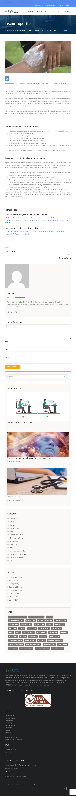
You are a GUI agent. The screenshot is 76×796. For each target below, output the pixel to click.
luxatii (7, 86)
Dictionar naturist (13, 497)
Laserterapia (9, 720)
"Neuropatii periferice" (45, 218)
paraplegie (43, 636)
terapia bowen (62, 644)
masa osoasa (41, 632)
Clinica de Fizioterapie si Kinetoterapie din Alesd (26, 214)
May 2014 (12, 580)
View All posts (12, 312)
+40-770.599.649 (64, 5)
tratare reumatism (57, 648)
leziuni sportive (61, 83)
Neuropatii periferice (16, 538)
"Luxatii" (34, 218)
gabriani (32, 83)
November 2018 (14, 577)
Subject (7, 358)
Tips (11, 561)
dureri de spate (13, 624)
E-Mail (7, 349)
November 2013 (14, 590)
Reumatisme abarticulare (18, 551)
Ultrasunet (8, 732)
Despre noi (56, 11)
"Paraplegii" (18, 220)
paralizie (23, 636)
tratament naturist (26, 648)
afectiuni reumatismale (36, 617)
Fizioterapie (8, 728)
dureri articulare (60, 621)
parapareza (33, 636)
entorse (41, 83)
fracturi (21, 628)
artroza (49, 617)
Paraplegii (13, 548)
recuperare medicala (15, 640)
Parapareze (13, 544)
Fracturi (12, 525)
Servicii (39, 11)
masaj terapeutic (28, 632)
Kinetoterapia (9, 723)
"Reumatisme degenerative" (50, 220)
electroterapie (39, 624)
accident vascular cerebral (17, 617)
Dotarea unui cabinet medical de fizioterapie (25, 228)
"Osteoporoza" (57, 218)
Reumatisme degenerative (18, 554)
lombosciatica (56, 628)
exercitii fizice (50, 83)
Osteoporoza (10, 251)
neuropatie (64, 632)
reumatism (41, 640)
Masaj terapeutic (10, 725)
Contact (67, 11)
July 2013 (12, 597)
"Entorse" (9, 218)
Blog (47, 11)
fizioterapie (12, 628)
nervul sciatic (53, 632)
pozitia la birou (54, 636)
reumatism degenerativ (16, 644)
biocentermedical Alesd (16, 621)
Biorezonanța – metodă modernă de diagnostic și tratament (28, 458)
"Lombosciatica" (25, 218)
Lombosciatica (14, 528)
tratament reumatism (42, 648)
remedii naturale (30, 640)
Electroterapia (9, 716)
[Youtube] (69, 788)
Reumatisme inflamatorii (17, 557)
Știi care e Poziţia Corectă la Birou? (19, 422)
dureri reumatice (26, 624)
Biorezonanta (14, 518)
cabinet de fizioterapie (45, 621)
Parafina (7, 730)
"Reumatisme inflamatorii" (23, 234)
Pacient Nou (51, 5)
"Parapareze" (9, 220)
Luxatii (12, 531)
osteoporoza (13, 636)
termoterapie (13, 648)
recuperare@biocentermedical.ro (15, 776)
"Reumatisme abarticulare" (31, 220)
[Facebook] (65, 788)
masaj (18, 632)
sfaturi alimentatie (49, 644)
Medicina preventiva (16, 535)
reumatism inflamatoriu (33, 644)
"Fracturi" (16, 218)
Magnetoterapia (10, 718)
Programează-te (38, 5)
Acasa (30, 11)
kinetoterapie (32, 628)
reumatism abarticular (55, 640)
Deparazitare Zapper (11, 737)
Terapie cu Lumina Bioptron (13, 740)
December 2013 (14, 587)
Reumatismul (65, 258)
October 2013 (13, 593)
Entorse (12, 522)
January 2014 (13, 584)
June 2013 (12, 600)
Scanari (7, 735)
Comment (20, 83)
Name (6, 341)
